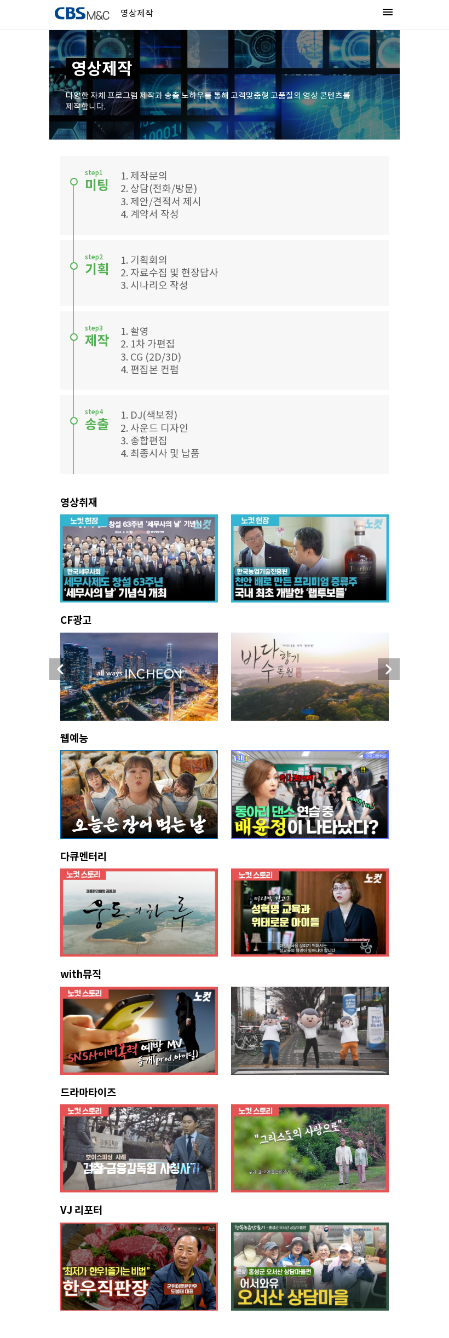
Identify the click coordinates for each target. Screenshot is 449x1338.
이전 (60, 669)
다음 (389, 669)
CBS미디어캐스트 (82, 13)
